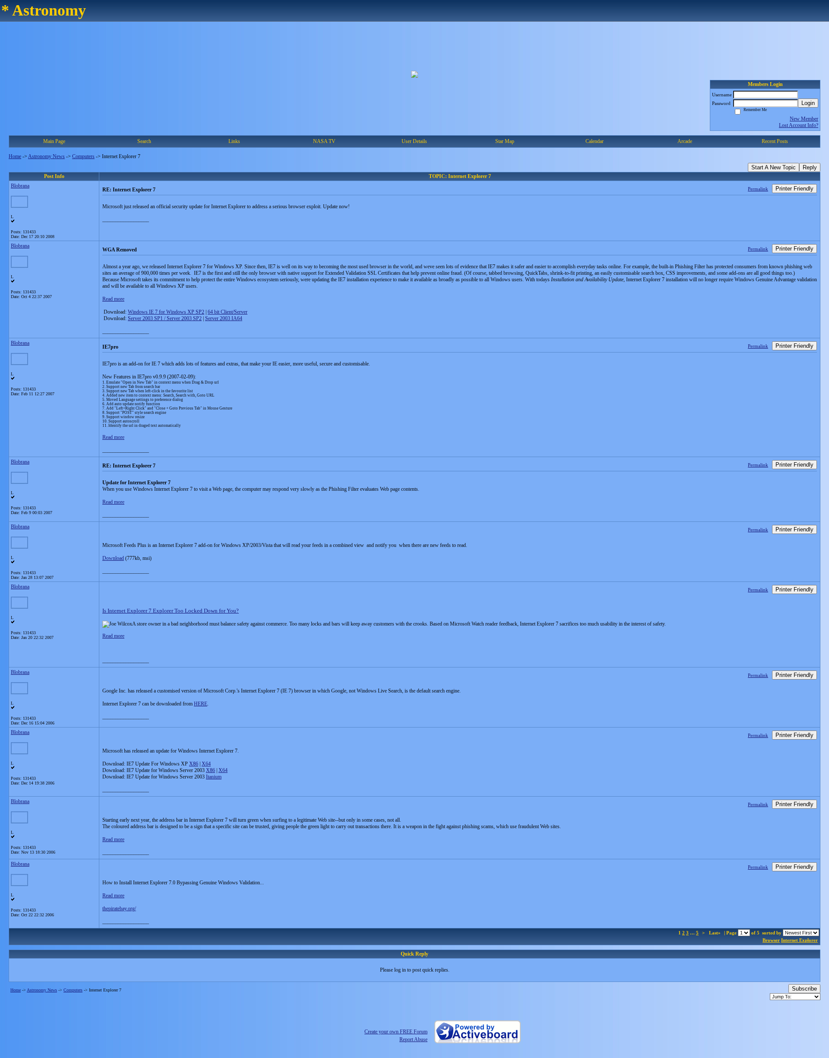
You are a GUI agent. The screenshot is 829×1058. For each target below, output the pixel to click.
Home (15, 156)
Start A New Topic (773, 167)
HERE (200, 704)
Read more (113, 299)
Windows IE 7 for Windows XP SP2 (166, 312)
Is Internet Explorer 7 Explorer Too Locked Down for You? (170, 610)
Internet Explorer (799, 940)
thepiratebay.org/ (119, 908)
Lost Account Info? (798, 125)
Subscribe (804, 988)
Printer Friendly (794, 188)
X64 (206, 764)
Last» (715, 932)
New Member (804, 119)
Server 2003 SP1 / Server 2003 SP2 (165, 318)
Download (113, 558)
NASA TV (324, 141)
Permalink (758, 188)
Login (808, 103)
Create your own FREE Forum (395, 1032)
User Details (414, 141)
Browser (771, 940)
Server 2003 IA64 (223, 318)
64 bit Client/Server (227, 312)
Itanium (213, 777)
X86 (193, 764)
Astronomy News (46, 156)
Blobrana (20, 186)
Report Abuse (413, 1039)
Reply (810, 167)
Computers (83, 156)
